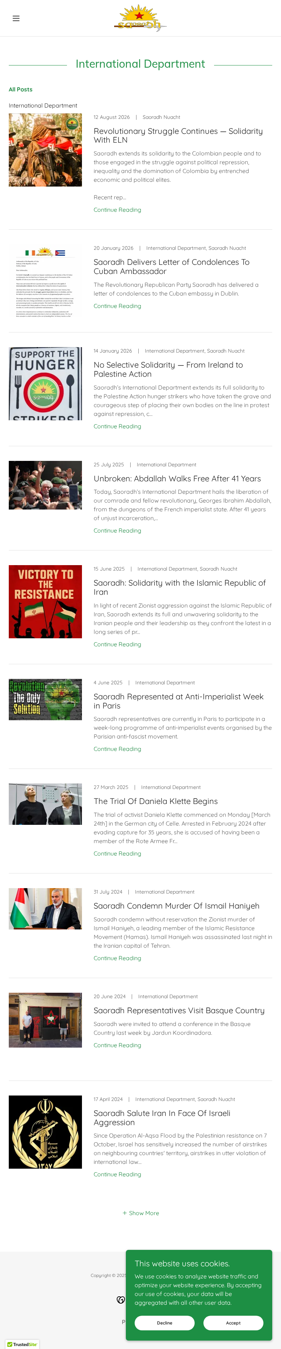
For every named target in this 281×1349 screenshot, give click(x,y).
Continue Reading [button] (117, 209)
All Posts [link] (21, 89)
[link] (140, 18)
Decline (164, 1323)
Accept (233, 1323)
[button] (28, 18)
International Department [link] (43, 105)
